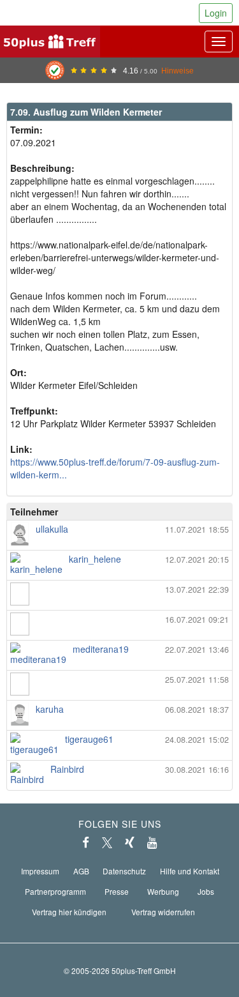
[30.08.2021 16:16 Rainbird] (119, 781)
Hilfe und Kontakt (189, 870)
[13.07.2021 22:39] (119, 601)
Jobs (206, 891)
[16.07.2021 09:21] (119, 631)
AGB (81, 870)
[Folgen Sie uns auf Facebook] (86, 842)
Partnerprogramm (55, 891)
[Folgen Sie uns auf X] (107, 842)
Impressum (40, 870)
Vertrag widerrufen (163, 911)
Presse (117, 891)
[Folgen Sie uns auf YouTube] (152, 842)
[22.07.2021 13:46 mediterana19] (119, 661)
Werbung (163, 891)
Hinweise (177, 70)
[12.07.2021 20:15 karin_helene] (119, 571)
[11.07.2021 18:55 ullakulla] (119, 541)
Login (216, 12)
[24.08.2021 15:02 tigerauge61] (119, 751)
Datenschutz (124, 870)
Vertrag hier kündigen (69, 911)
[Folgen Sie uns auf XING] (130, 842)
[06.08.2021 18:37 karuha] (119, 721)
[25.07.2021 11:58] (119, 691)
